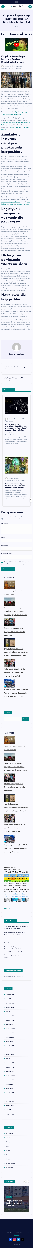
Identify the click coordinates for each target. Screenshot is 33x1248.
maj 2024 (9, 1097)
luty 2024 (9, 1110)
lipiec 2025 (9, 1041)
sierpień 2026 (10, 994)
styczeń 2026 (10, 1016)
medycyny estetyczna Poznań (10, 202)
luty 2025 (8, 1058)
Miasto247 (12, 419)
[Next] (27, 1181)
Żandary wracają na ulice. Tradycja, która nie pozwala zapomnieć (14, 632)
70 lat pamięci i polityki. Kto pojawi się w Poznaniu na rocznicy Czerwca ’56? (14, 672)
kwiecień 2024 (10, 1101)
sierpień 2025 (10, 1037)
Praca (7, 1155)
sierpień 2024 (10, 1084)
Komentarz (5, 523)
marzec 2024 (10, 1105)
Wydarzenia (9, 1167)
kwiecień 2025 (10, 1050)
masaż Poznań (15, 127)
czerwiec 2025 (10, 1046)
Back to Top (17, 1244)
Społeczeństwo (10, 1163)
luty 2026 (9, 1011)
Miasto (8, 1150)
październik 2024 (11, 1075)
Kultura (8, 1146)
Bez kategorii (19, 66)
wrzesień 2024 (10, 1080)
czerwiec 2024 (10, 1093)
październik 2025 (11, 1028)
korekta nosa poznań (22, 204)
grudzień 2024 (10, 1067)
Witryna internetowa (7, 553)
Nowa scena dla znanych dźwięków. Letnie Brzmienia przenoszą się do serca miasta (15, 611)
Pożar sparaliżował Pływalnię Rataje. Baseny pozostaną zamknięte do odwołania (14, 935)
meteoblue (7, 908)
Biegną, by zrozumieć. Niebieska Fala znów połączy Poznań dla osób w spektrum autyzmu (16, 693)
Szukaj (8, 712)
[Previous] (24, 1181)
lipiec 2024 (9, 1088)
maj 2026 (9, 999)
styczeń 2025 (10, 1063)
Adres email (5, 545)
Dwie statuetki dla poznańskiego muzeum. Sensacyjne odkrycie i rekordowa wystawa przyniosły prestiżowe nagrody (16, 949)
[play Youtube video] (16, 44)
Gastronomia (9, 1142)
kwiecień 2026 (10, 1003)
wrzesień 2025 (10, 1033)
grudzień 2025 (10, 1020)
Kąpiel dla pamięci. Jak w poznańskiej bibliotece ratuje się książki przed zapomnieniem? (16, 652)
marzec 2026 (10, 1007)
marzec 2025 (10, 1054)
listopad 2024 (10, 1071)
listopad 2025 (10, 1024)
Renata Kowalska (10, 66)
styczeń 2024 (10, 1114)
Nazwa (3, 537)
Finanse (8, 1137)
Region (8, 1159)
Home (16, 26)
